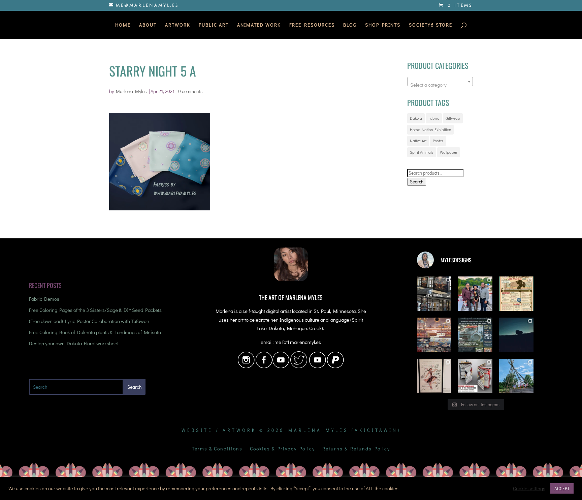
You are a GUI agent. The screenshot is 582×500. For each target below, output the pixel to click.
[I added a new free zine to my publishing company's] (475, 376)
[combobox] (440, 81)
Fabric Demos (44, 298)
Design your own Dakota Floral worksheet (74, 343)
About (148, 25)
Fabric (433, 118)
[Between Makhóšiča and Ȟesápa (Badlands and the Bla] (516, 335)
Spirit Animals (421, 152)
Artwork (177, 25)
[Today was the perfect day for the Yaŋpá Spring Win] (516, 376)
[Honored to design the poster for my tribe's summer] (516, 293)
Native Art (418, 140)
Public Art (214, 25)
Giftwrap (453, 118)
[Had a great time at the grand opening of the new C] (434, 376)
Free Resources (312, 25)
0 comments (190, 91)
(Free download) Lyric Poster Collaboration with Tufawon (89, 321)
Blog (350, 25)
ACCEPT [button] (562, 488)
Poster (438, 140)
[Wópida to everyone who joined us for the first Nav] (475, 293)
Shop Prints (382, 25)
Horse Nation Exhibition (430, 129)
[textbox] (440, 84)
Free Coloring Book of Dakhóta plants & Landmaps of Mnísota (95, 332)
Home (123, 25)
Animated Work (259, 25)
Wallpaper (448, 152)
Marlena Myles (131, 91)
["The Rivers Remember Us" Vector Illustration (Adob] (434, 335)
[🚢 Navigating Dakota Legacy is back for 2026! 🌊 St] (475, 335)
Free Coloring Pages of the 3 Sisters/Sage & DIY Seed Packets (95, 309)
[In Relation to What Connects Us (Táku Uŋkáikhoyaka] (434, 293)
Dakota (416, 118)
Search (416, 182)
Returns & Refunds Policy (356, 449)
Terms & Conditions (217, 449)
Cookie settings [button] (529, 489)
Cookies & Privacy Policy (282, 449)
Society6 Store (430, 25)
